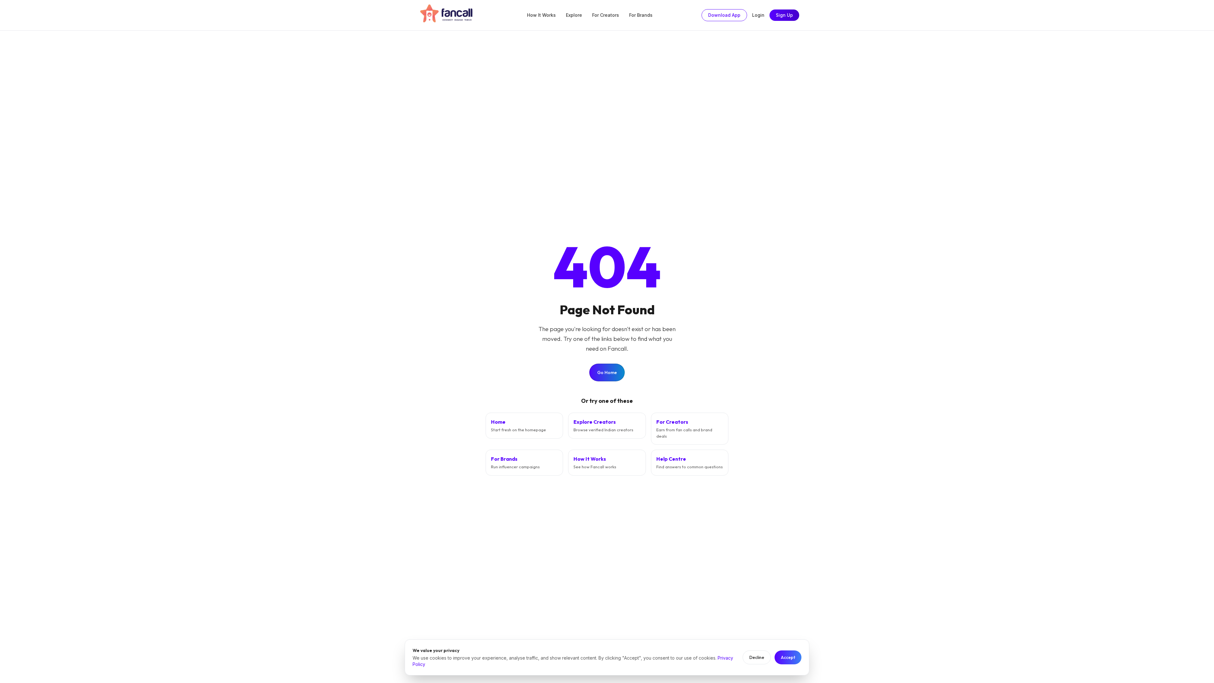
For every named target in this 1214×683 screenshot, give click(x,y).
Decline (756, 657)
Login (758, 15)
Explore (574, 15)
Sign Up (784, 15)
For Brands (641, 15)
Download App (724, 15)
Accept (788, 657)
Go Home (607, 372)
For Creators (605, 15)
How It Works (541, 15)
